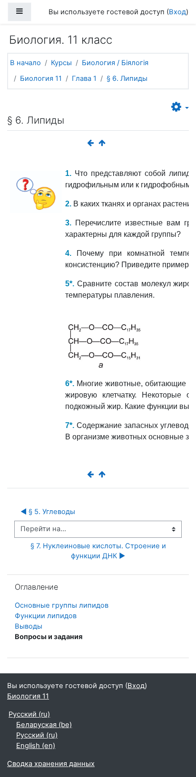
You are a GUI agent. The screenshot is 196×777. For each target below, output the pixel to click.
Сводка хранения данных (51, 763)
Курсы (61, 62)
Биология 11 (41, 78)
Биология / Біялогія (115, 62)
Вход (177, 12)
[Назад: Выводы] (92, 143)
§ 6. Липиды (127, 78)
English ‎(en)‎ (35, 745)
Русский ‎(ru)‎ (29, 714)
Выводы (28, 626)
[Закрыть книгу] (103, 143)
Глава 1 (84, 78)
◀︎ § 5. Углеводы (47, 511)
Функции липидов (46, 616)
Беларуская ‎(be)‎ (44, 724)
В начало (25, 62)
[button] (180, 107)
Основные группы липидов (61, 605)
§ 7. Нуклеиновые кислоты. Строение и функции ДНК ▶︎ (99, 551)
